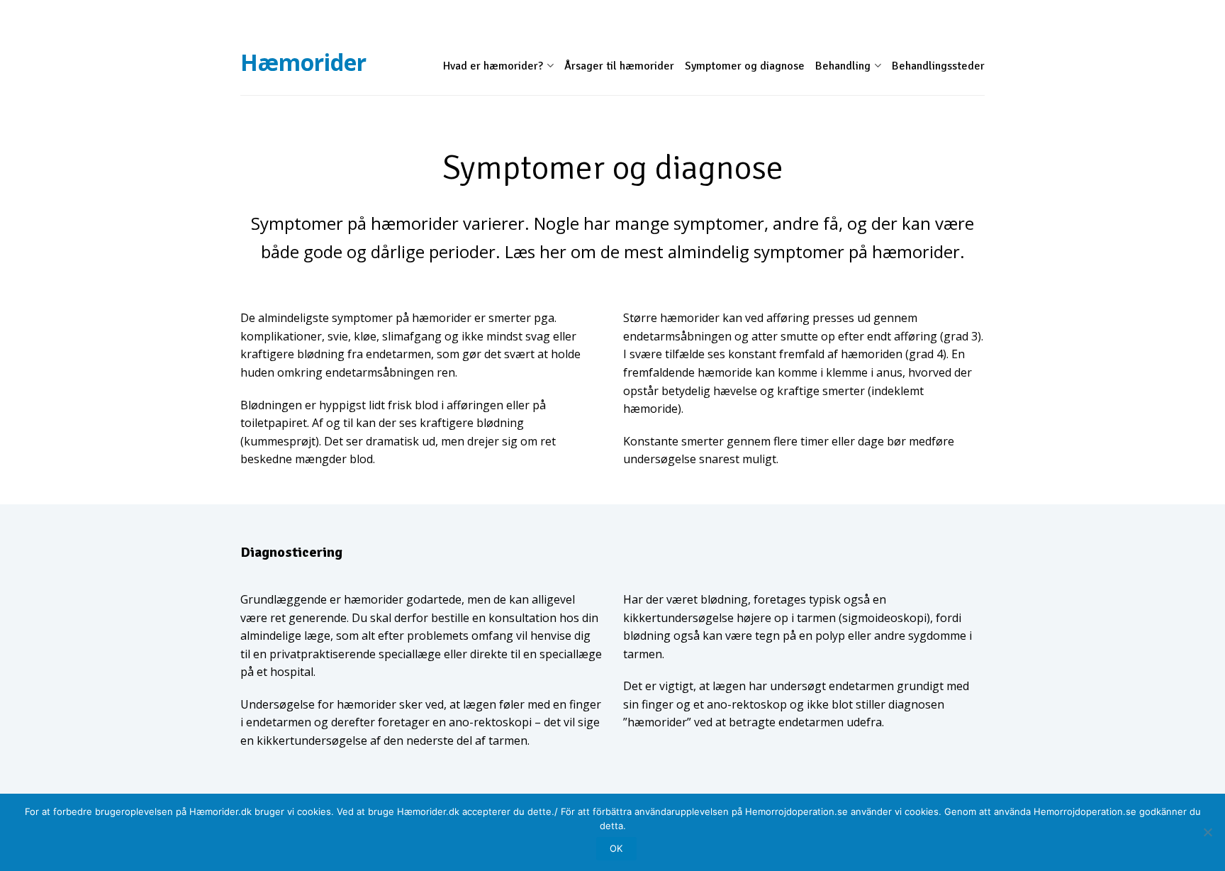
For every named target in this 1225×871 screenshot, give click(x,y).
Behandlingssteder (938, 66)
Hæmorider (303, 60)
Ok (616, 848)
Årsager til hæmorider (619, 66)
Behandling (843, 66)
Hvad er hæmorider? (493, 66)
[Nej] (1207, 832)
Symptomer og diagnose (745, 66)
